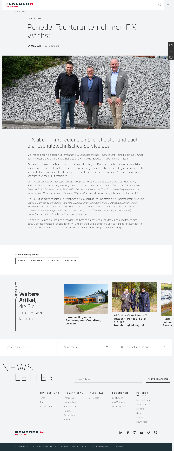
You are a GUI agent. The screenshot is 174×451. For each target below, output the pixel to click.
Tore (42, 402)
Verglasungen (46, 407)
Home (17, 12)
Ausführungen (119, 402)
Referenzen (94, 398)
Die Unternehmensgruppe (135, 347)
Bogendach (120, 393)
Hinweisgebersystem (105, 447)
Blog (24, 12)
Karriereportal (71, 347)
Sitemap (119, 447)
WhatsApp (70, 261)
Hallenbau (96, 393)
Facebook (37, 261)
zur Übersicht (52, 46)
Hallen (67, 420)
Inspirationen (118, 407)
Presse (139, 418)
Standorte (141, 404)
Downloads (141, 422)
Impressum (63, 447)
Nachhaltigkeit (70, 402)
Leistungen (117, 398)
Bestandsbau (70, 415)
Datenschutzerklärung (79, 447)
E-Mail (22, 261)
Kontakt (53, 447)
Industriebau (74, 393)
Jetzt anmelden (158, 379)
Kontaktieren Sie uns (17, 347)
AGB (92, 447)
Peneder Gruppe (142, 394)
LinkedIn (53, 261)
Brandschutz (49, 393)
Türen (42, 398)
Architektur (69, 398)
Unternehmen (143, 400)
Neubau (67, 411)
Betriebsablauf (71, 407)
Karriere (140, 409)
